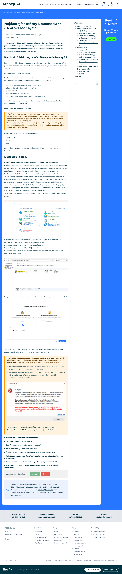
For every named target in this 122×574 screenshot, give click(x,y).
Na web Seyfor (109, 570)
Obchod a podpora (99, 531)
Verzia (81, 74)
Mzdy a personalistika (86, 52)
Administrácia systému (85, 28)
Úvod (3, 12)
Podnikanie (57, 540)
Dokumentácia (78, 540)
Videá (77, 76)
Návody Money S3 (81, 26)
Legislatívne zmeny (85, 33)
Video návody (78, 537)
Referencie (78, 4)
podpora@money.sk (45, 490)
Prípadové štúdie (40, 537)
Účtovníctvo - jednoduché (88, 62)
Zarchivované (82, 69)
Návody (9, 12)
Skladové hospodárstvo (87, 59)
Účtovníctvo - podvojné (87, 67)
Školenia (76, 531)
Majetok (82, 50)
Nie (46, 474)
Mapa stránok (50, 560)
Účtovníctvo (58, 534)
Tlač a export (83, 40)
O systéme (38, 528)
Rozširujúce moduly (86, 57)
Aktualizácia (15, 495)
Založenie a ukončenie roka (88, 43)
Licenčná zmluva (112, 560)
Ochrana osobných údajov (62, 560)
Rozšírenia (89, 4)
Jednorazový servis (80, 543)
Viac (97, 4)
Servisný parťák (79, 546)
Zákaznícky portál (79, 551)
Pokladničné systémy (86, 55)
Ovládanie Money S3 (86, 38)
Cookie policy (75, 560)
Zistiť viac (111, 39)
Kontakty (95, 528)
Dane (56, 531)
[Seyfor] (8, 569)
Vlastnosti (43, 4)
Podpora (75, 528)
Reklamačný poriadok (86, 560)
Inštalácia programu (86, 31)
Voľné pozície (91, 570)
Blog (55, 528)
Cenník (52, 4)
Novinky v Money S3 (60, 543)
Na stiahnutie (78, 554)
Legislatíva (82, 71)
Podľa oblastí (81, 47)
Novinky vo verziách (86, 36)
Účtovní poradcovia (99, 534)
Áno (35, 474)
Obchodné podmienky (100, 560)
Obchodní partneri (99, 537)
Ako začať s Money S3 (65, 4)
